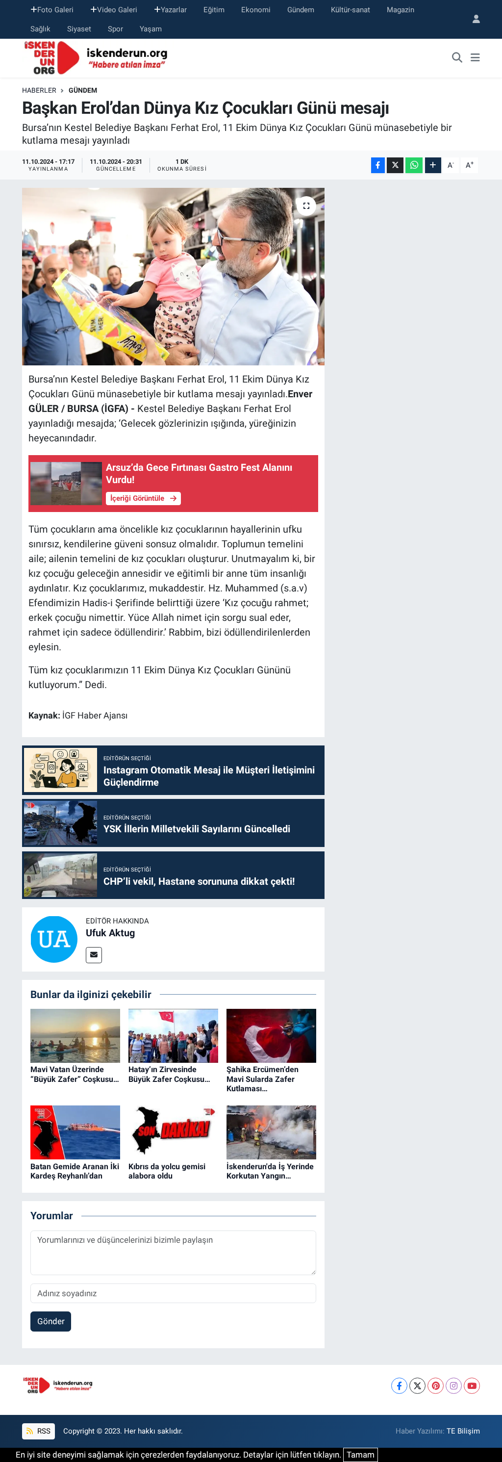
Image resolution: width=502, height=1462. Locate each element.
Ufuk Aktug (110, 933)
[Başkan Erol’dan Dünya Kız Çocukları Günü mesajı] (173, 276)
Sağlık (40, 29)
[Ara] (457, 58)
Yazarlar (174, 9)
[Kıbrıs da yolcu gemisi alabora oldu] (173, 1132)
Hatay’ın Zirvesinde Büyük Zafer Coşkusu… (169, 1074)
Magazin (400, 9)
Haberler (39, 90)
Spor (115, 29)
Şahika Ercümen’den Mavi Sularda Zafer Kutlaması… (262, 1079)
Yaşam (151, 29)
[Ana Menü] (475, 58)
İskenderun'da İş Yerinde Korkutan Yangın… (270, 1171)
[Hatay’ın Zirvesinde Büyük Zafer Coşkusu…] (173, 1035)
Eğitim (214, 9)
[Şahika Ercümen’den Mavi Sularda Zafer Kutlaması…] (271, 1035)
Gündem (300, 9)
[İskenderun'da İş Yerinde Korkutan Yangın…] (271, 1132)
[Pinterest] (435, 1386)
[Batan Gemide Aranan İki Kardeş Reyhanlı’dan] (75, 1132)
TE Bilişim (463, 1431)
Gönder (51, 1321)
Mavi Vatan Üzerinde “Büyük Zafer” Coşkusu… (74, 1074)
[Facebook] (399, 1386)
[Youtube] (472, 1386)
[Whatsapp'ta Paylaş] (414, 165)
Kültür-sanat (350, 9)
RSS (42, 1431)
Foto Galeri (55, 9)
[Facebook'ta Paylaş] (378, 165)
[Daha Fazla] (433, 165)
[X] (417, 1386)
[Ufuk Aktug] (53, 939)
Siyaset (79, 29)
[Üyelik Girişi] (472, 19)
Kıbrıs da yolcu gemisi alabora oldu (166, 1171)
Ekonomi (256, 9)
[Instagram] (454, 1386)
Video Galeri (117, 9)
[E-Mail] (94, 955)
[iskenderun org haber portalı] (98, 57)
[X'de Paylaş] (395, 165)
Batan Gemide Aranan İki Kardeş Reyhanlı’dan (74, 1171)
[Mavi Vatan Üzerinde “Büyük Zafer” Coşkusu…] (75, 1035)
